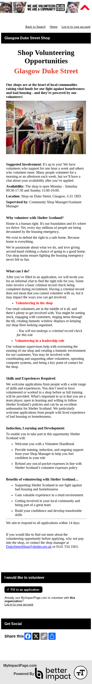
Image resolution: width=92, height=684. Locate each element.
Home (53, 26)
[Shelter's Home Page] (46, 7)
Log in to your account (76, 26)
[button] (80, 672)
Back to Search (35, 26)
